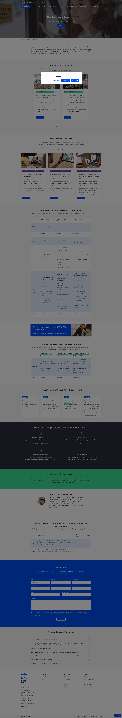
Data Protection (58, 77)
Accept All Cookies (75, 80)
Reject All (65, 80)
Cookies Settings (56, 80)
